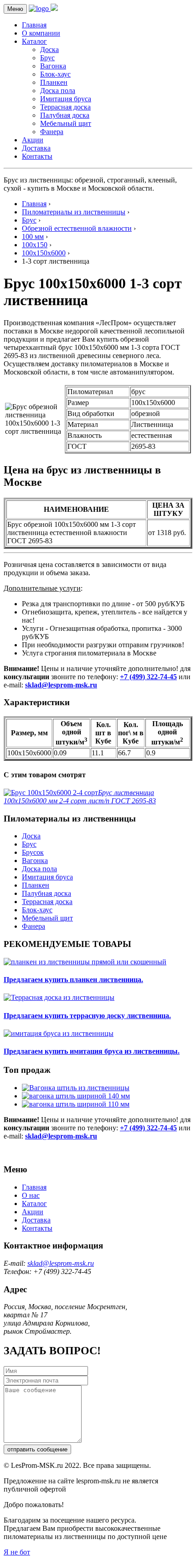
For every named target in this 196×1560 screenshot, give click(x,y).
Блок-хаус (55, 74)
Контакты (37, 156)
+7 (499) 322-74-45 (148, 677)
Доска (49, 49)
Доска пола (57, 90)
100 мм (33, 236)
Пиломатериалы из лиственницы (73, 212)
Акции (32, 140)
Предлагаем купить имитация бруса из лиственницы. (92, 1051)
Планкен (53, 82)
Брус (47, 58)
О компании (41, 33)
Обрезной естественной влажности (77, 228)
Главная (34, 25)
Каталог (34, 41)
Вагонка (53, 66)
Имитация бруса (65, 99)
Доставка (36, 148)
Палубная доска (64, 115)
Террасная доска (65, 107)
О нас (31, 1195)
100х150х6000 (44, 253)
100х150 (34, 245)
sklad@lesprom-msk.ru (61, 685)
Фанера (51, 131)
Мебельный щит (65, 123)
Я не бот (17, 1552)
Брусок (33, 852)
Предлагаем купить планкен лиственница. (73, 979)
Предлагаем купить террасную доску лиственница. (87, 1015)
